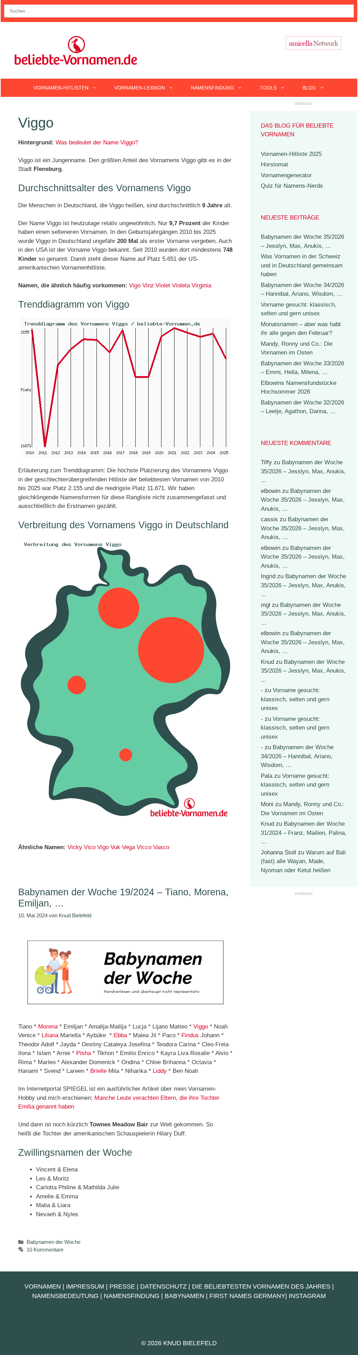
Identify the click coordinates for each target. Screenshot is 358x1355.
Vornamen (42, 1286)
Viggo (200, 1026)
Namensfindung (212, 88)
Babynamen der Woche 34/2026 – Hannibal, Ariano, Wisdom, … (297, 756)
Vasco (161, 847)
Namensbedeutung (65, 1295)
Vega (128, 847)
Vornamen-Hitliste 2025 (291, 154)
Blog (309, 88)
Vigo (135, 285)
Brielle (98, 1071)
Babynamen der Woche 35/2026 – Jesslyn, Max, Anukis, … (303, 471)
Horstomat (274, 164)
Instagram (307, 1295)
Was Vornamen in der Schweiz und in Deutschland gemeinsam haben (302, 265)
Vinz (148, 285)
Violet (163, 285)
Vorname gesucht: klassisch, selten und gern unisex (295, 699)
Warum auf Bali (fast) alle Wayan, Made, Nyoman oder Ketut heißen (303, 861)
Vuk (115, 847)
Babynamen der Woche (53, 1242)
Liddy (160, 1071)
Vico (89, 847)
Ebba (120, 1035)
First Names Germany (247, 1295)
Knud (267, 662)
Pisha (83, 1053)
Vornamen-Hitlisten (61, 88)
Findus (190, 1035)
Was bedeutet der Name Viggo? (97, 142)
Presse (122, 1286)
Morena (48, 1026)
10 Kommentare (45, 1250)
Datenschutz (163, 1286)
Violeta (181, 285)
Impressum (85, 1286)
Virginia (201, 285)
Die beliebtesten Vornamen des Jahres (261, 1286)
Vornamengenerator (286, 175)
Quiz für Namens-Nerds (292, 185)
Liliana (50, 1035)
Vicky (74, 847)
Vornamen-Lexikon (139, 88)
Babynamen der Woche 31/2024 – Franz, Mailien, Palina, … (303, 832)
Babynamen (184, 1295)
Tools (268, 88)
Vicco (144, 847)
